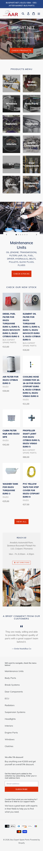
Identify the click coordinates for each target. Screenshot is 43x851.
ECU (7, 698)
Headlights (10, 719)
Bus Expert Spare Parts (19, 840)
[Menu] (38, 13)
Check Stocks (21, 274)
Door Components (14, 691)
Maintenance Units (14, 671)
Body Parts (10, 678)
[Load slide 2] (18, 234)
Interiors (9, 725)
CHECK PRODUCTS (21, 50)
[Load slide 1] (16, 234)
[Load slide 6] (27, 234)
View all (21, 521)
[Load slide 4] (22, 234)
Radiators (9, 705)
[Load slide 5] (24, 234)
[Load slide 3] (20, 234)
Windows (9, 739)
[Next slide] (36, 234)
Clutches (9, 746)
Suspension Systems (15, 712)
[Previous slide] (6, 234)
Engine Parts (11, 732)
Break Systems (12, 684)
